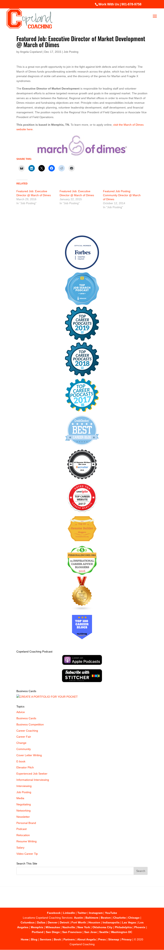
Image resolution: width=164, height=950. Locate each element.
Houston (94, 922)
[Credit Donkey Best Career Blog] (82, 446)
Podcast (21, 829)
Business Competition (30, 724)
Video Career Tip (27, 853)
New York (83, 927)
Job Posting (71, 51)
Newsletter (23, 816)
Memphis (37, 927)
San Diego (53, 932)
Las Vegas (129, 922)
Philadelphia (123, 927)
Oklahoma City (102, 927)
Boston (106, 917)
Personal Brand (26, 823)
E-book (20, 761)
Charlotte (119, 917)
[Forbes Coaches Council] (82, 268)
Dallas (41, 922)
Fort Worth (78, 922)
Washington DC (121, 932)
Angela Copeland (31, 51)
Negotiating (23, 804)
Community (23, 749)
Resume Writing (26, 841)
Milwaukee (53, 927)
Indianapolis (111, 922)
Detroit (64, 922)
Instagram (96, 912)
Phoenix (139, 927)
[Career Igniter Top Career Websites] (82, 511)
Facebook (54, 912)
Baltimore (91, 917)
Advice (20, 712)
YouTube (111, 912)
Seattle (104, 932)
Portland (37, 932)
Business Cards (26, 718)
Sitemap (113, 939)
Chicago (134, 917)
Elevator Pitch (25, 767)
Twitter (82, 912)
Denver (52, 922)
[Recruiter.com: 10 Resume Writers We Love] (82, 479)
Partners (69, 939)
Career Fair (23, 736)
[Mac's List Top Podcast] (82, 411)
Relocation (23, 835)
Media (20, 798)
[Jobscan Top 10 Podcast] (82, 304)
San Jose (90, 932)
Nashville (68, 927)
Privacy (127, 939)
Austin (78, 917)
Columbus (28, 922)
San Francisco (72, 932)
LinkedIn (69, 912)
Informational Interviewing (32, 779)
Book (57, 939)
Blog (34, 939)
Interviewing (24, 786)
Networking (23, 810)
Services (45, 939)
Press (102, 939)
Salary (20, 847)
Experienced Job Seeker (31, 773)
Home (25, 939)
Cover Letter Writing (29, 755)
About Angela (86, 939)
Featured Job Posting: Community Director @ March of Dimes (122, 195)
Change (21, 742)
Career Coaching (27, 730)
